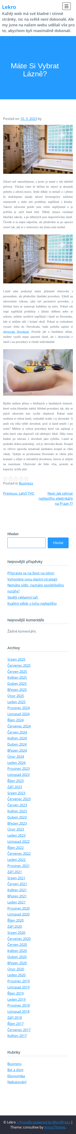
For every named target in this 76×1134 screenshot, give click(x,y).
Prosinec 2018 (18, 1005)
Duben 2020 (17, 957)
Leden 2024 (16, 762)
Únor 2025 (15, 696)
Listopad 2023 (18, 774)
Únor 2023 (15, 829)
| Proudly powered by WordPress (44, 1122)
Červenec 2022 (19, 853)
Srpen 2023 (16, 793)
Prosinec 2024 (18, 708)
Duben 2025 (17, 683)
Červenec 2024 (19, 726)
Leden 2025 (16, 702)
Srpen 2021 (16, 878)
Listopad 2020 (18, 914)
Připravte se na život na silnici (30, 573)
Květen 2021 (17, 890)
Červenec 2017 (19, 1030)
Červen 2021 (17, 884)
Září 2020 (14, 926)
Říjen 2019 (15, 993)
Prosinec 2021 (18, 865)
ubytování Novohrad (16, 331)
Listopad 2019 (18, 987)
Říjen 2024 (15, 720)
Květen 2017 (17, 1035)
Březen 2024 (17, 750)
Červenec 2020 (19, 938)
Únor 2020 (15, 969)
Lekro (9, 6)
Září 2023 (14, 787)
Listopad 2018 (18, 1011)
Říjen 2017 (15, 1023)
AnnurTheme (54, 1127)
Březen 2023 (17, 823)
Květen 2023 (17, 811)
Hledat (13, 534)
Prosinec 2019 (18, 981)
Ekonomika (16, 1076)
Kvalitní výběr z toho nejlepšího (32, 603)
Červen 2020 (17, 944)
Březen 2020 (17, 963)
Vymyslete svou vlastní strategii (32, 579)
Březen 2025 (17, 689)
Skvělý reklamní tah (22, 597)
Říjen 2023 (15, 780)
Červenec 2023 (19, 799)
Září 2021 (14, 872)
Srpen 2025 (16, 659)
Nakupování (16, 1082)
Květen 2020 (17, 950)
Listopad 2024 (18, 714)
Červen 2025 (17, 671)
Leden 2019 (16, 999)
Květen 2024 (17, 738)
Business (26, 483)
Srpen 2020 (16, 932)
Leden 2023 (16, 835)
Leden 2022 (16, 859)
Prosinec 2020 (18, 908)
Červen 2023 (17, 805)
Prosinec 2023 (18, 768)
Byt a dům (15, 1070)
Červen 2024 (17, 732)
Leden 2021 (16, 902)
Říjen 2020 (15, 920)
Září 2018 (14, 1017)
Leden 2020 (16, 975)
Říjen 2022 (15, 847)
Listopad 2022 (18, 841)
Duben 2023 (17, 817)
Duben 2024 (17, 744)
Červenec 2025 (19, 665)
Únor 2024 (15, 756)
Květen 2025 (17, 677)
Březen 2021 (17, 896)
